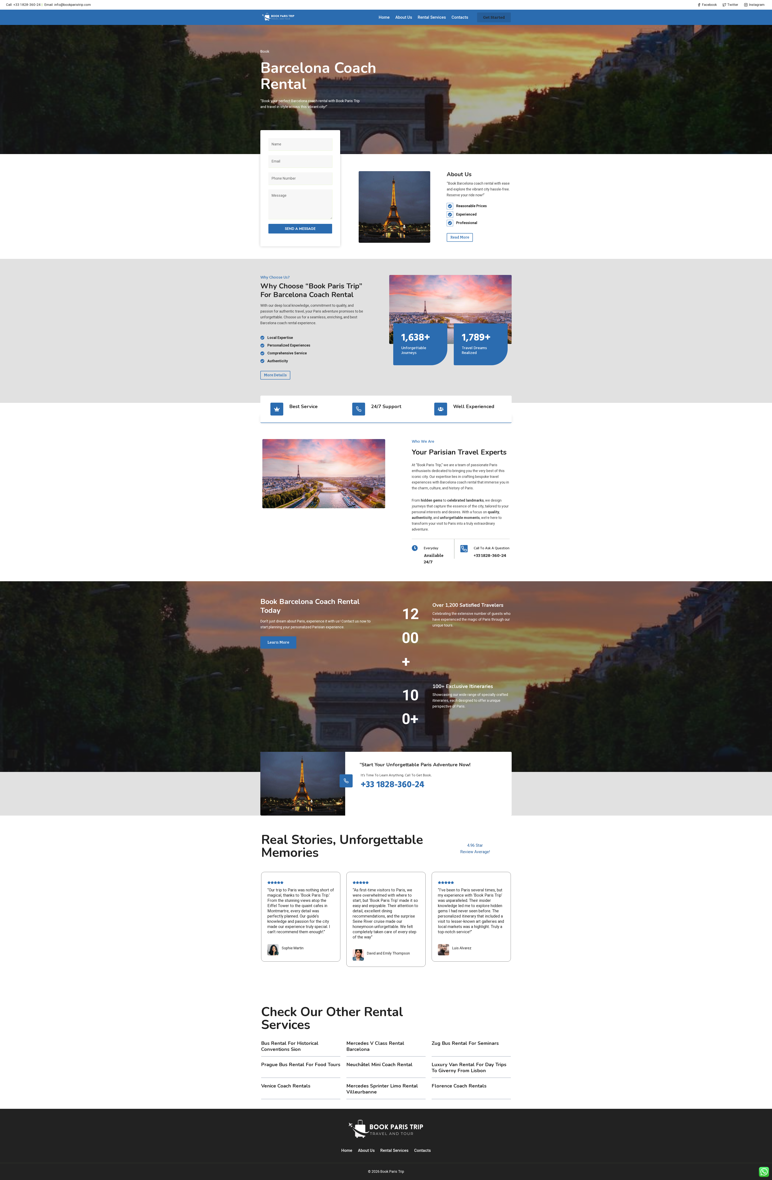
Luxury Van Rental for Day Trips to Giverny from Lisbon (469, 1068)
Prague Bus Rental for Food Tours (300, 1065)
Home (384, 17)
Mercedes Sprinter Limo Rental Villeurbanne (382, 1089)
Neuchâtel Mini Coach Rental (379, 1065)
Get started (494, 17)
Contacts (460, 17)
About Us (403, 17)
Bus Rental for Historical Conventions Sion (289, 1046)
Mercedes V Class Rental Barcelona (375, 1046)
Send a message (300, 228)
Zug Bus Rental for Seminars (465, 1043)
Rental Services (432, 17)
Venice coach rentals (285, 1086)
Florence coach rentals (459, 1086)
